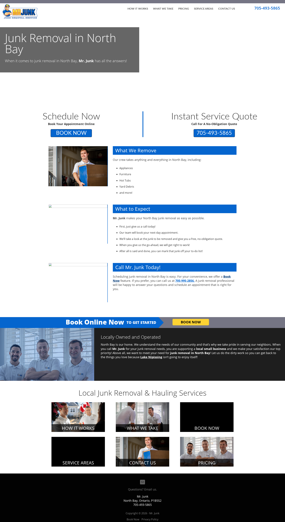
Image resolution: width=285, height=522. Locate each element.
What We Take (163, 8)
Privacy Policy (150, 519)
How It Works (137, 8)
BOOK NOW (71, 133)
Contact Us (226, 8)
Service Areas (203, 8)
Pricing (183, 8)
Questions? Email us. (142, 489)
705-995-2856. (185, 281)
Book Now (133, 519)
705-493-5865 (267, 8)
